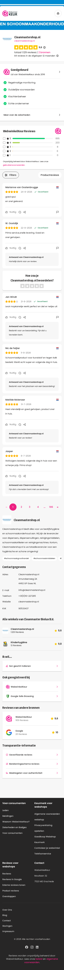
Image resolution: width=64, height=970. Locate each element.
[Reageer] (20, 212)
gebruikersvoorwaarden (14, 165)
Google (19, 730)
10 (57, 732)
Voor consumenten (12, 833)
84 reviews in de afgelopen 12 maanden (34, 55)
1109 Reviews (21, 720)
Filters (12, 175)
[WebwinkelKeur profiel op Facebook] (26, 946)
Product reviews (10, 890)
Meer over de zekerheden (17, 114)
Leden (5, 810)
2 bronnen (44, 52)
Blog (4, 915)
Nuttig (12, 211)
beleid (39, 958)
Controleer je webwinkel (47, 847)
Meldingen (7, 815)
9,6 (42, 47)
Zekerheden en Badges (14, 827)
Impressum (8, 931)
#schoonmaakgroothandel (16, 558)
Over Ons (7, 909)
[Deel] (24, 212)
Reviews (6, 873)
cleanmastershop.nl (24, 40)
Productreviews (50, 175)
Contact (6, 920)
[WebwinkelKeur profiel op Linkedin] (37, 946)
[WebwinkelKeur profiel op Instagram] (32, 946)
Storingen (7, 925)
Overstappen (9, 896)
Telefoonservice (42, 853)
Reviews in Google (12, 879)
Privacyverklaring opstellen (43, 828)
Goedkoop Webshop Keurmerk (45, 839)
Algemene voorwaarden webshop (47, 816)
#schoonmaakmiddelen (44, 558)
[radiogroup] (26, 47)
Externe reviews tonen (13, 885)
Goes (30, 583)
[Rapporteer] (57, 212)
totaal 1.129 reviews (25, 52)
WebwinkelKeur (23, 716)
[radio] (16, 47)
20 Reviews (21, 734)
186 (51, 507)
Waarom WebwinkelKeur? (16, 821)
